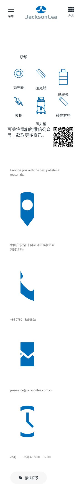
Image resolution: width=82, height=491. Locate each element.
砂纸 (23, 56)
